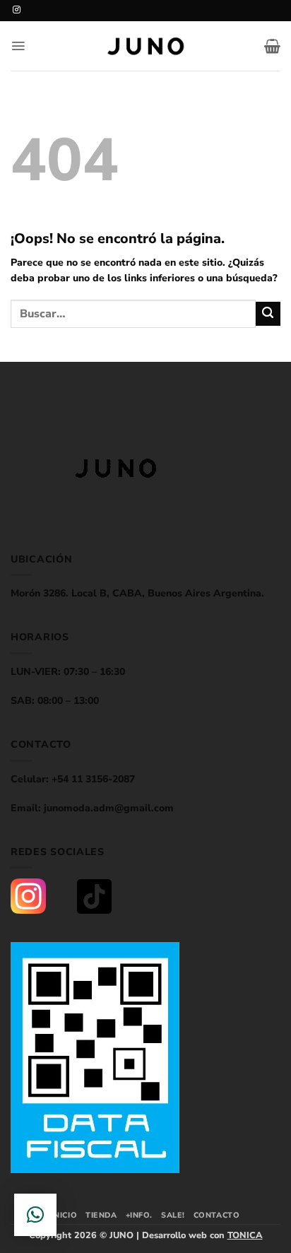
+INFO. (139, 1215)
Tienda (101, 1215)
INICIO (64, 1215)
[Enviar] (268, 314)
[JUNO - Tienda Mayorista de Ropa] (145, 46)
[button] (18, 46)
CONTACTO (216, 1215)
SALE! (173, 1215)
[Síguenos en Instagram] (16, 10)
